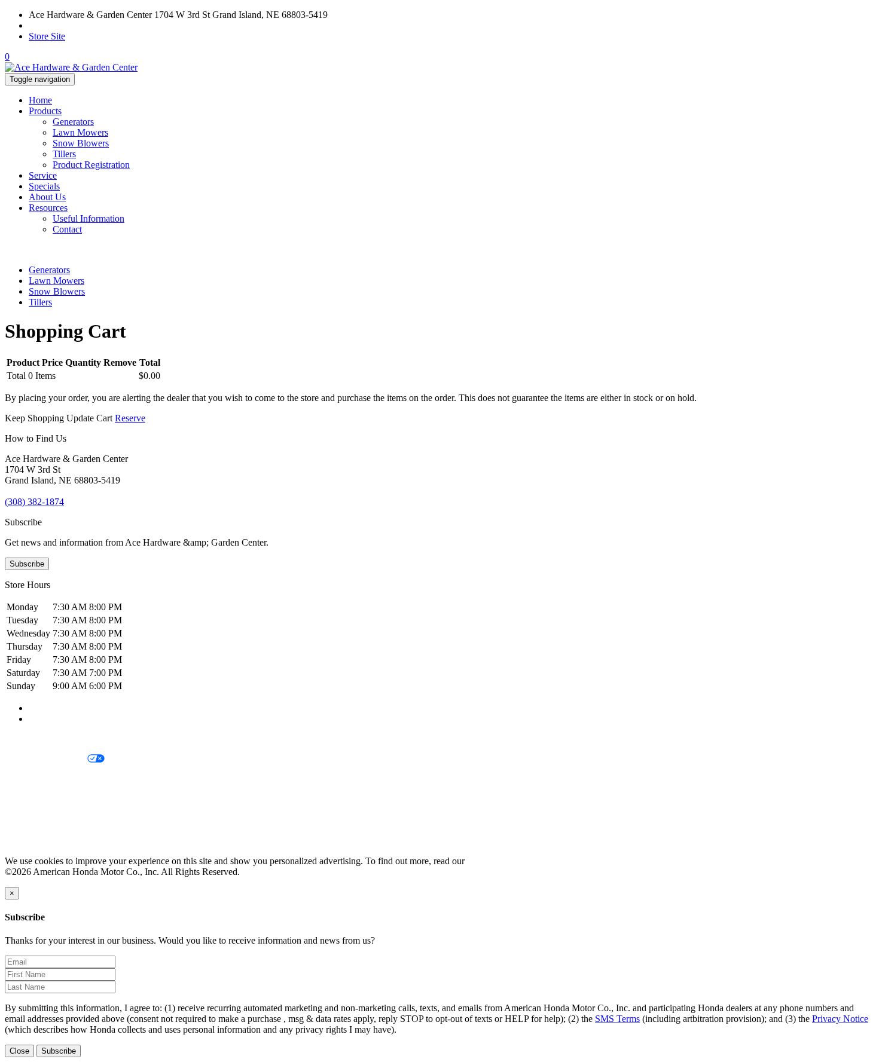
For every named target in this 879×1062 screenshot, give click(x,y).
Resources (48, 208)
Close (19, 1050)
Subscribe (27, 563)
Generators (73, 122)
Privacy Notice (33, 739)
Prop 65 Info (29, 820)
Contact (67, 229)
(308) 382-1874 (58, 25)
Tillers (64, 154)
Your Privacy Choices (46, 759)
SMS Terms (27, 800)
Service (43, 175)
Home (40, 100)
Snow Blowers (81, 143)
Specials (44, 186)
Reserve (130, 418)
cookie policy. (493, 861)
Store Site (47, 36)
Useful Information (88, 218)
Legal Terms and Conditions (58, 780)
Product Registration (91, 165)
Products (45, 111)
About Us (47, 197)
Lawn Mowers (80, 132)
